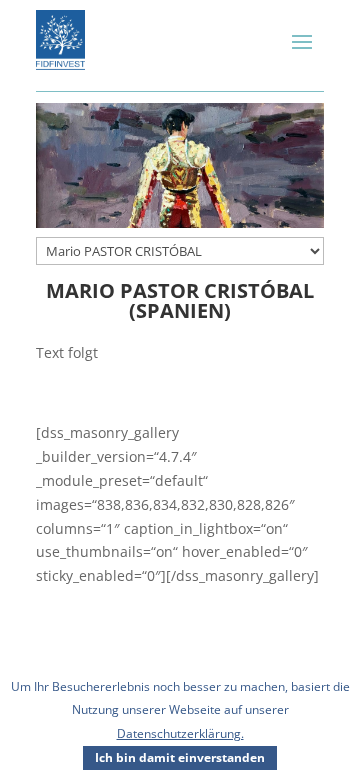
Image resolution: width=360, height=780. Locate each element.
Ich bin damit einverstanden (180, 757)
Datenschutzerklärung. (180, 733)
